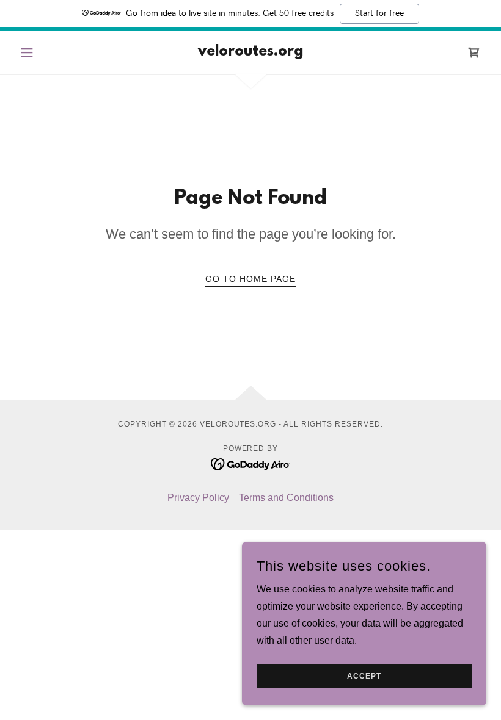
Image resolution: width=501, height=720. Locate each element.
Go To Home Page (250, 279)
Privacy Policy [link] (198, 497)
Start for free (379, 13)
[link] (250, 52)
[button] (50, 52)
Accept (364, 676)
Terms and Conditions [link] (286, 497)
